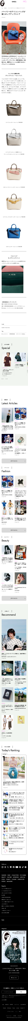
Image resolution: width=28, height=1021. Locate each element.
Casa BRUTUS (23, 1004)
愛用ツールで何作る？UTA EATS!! (8, 906)
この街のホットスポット (6, 910)
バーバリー (20, 56)
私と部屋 (3, 895)
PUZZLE (3, 881)
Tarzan (13, 1008)
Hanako (4, 1008)
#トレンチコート (5, 334)
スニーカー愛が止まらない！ (7, 888)
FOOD (3, 879)
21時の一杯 (4, 908)
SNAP (9, 875)
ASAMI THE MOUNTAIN (6, 897)
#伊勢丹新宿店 (12, 334)
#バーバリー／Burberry (21, 334)
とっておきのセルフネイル (6, 890)
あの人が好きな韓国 (5, 912)
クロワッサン (16, 1004)
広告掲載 (14, 1015)
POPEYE (11, 1004)
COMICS (8, 879)
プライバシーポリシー (15, 995)
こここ (16, 1011)
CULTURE (9, 877)
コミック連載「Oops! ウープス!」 (8, 901)
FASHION (4, 875)
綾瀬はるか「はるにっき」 (6, 899)
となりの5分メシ (5, 903)
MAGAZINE (9, 881)
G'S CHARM (23, 875)
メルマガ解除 (4, 999)
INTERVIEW (16, 877)
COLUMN (14, 879)
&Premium (9, 1008)
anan (3, 1004)
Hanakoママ (22, 1008)
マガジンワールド (8, 1015)
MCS (20, 1011)
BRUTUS (6, 1004)
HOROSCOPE (21, 879)
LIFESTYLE (22, 877)
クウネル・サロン (10, 1011)
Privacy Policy (20, 1015)
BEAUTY (4, 877)
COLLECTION (15, 875)
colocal (17, 1008)
